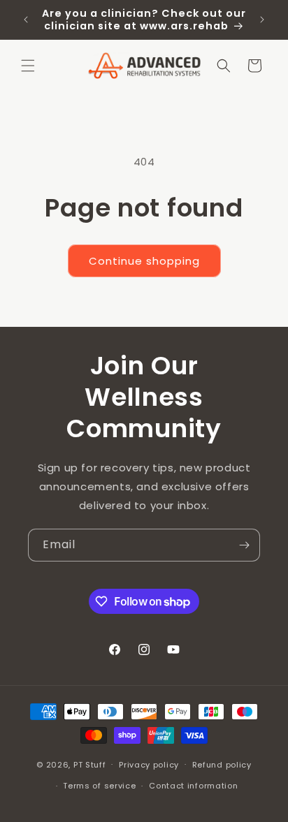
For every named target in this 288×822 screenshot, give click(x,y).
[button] (28, 65)
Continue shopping (144, 261)
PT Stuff (89, 764)
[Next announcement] (262, 19)
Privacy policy (149, 764)
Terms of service (99, 785)
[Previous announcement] (25, 19)
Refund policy (222, 764)
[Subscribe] (244, 545)
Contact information (193, 785)
